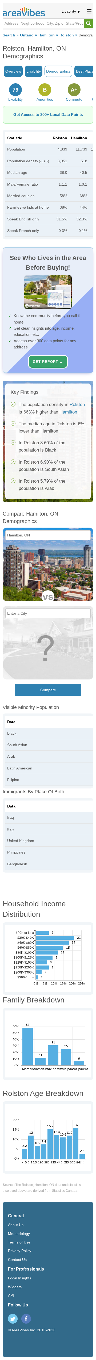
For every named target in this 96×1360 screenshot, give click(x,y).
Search (9, 35)
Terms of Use (19, 1242)
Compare (48, 690)
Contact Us (17, 1259)
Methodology (19, 1233)
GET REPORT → (48, 362)
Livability (69, 11)
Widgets (15, 1287)
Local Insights (19, 1278)
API (11, 1295)
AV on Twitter (13, 1319)
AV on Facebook (26, 1319)
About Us (15, 1225)
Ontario (27, 35)
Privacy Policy (19, 1251)
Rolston (66, 35)
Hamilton (46, 35)
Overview (13, 71)
